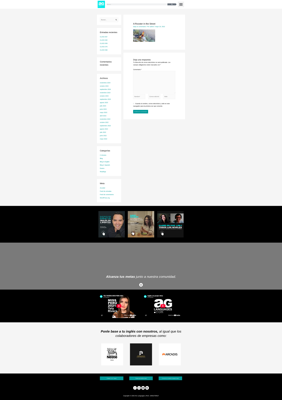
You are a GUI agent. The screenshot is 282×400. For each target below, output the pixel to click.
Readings (103, 171)
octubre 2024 (104, 86)
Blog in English (104, 162)
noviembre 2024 (105, 83)
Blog (101, 158)
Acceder (102, 188)
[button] (181, 4)
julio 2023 (103, 106)
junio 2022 (103, 135)
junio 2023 (103, 109)
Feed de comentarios (107, 194)
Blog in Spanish (105, 165)
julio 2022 (103, 132)
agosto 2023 (104, 102)
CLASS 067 (103, 37)
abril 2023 (103, 116)
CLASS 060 (103, 40)
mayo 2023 (103, 112)
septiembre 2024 (105, 89)
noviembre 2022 (105, 119)
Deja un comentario (139, 26)
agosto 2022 (104, 129)
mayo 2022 (103, 139)
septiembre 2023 (105, 99)
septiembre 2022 (105, 125)
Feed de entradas (105, 191)
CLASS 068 (103, 50)
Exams (102, 168)
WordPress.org (105, 198)
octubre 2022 (104, 122)
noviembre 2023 (105, 92)
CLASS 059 (103, 43)
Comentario (137, 69)
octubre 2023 (104, 96)
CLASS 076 (103, 46)
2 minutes (103, 155)
